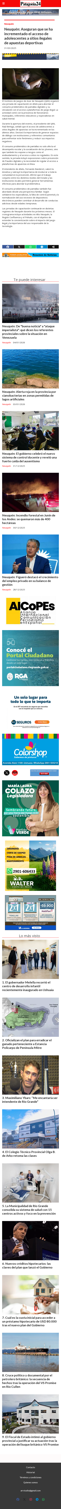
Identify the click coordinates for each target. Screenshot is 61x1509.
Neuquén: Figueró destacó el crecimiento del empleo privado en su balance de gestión (30, 580)
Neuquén (9, 23)
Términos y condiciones (30, 1477)
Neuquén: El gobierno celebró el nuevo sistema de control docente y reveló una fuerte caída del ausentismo (29, 457)
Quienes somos (30, 1482)
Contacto (30, 1467)
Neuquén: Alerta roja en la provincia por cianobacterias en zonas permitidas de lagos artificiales (29, 395)
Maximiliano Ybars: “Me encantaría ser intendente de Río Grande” (30, 1099)
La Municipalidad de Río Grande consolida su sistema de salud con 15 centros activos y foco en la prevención (29, 1209)
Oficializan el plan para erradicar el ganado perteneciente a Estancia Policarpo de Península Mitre (27, 1044)
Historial (30, 1472)
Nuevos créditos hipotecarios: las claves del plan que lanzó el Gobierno (27, 1265)
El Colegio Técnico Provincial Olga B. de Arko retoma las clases (28, 1153)
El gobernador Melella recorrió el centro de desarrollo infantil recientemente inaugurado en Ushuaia (28, 986)
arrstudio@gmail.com (31, 1490)
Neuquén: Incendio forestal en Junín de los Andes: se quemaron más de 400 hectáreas (28, 519)
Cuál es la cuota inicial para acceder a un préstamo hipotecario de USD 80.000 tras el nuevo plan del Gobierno (29, 1321)
